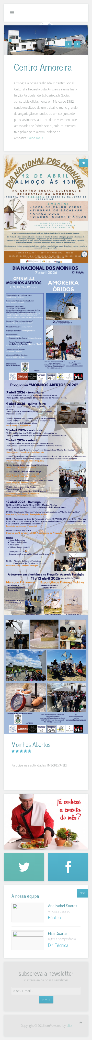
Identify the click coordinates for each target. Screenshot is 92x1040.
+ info (28, 912)
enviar (46, 999)
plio (69, 1025)
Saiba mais (35, 138)
